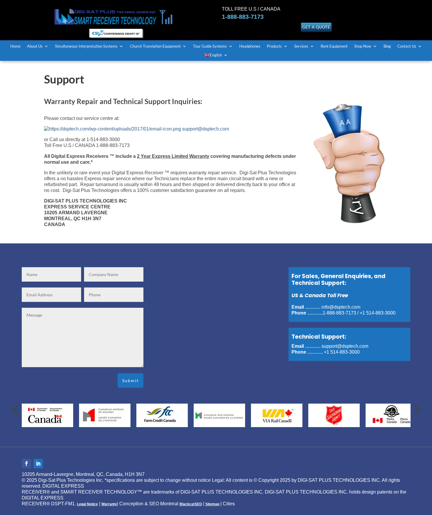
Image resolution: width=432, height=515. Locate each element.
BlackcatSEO (191, 504)
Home (15, 46)
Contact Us (406, 46)
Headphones (249, 46)
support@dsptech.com (205, 128)
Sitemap (212, 504)
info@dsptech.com (341, 307)
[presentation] (15, 410)
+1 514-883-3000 (378, 312)
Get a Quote (316, 27)
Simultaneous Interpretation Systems (86, 46)
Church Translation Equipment (155, 46)
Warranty (109, 504)
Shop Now (362, 46)
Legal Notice (87, 504)
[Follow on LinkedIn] (38, 463)
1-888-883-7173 (243, 17)
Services (301, 46)
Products (274, 46)
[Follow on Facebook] (26, 463)
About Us (35, 46)
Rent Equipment (334, 46)
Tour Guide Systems (210, 46)
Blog (387, 46)
